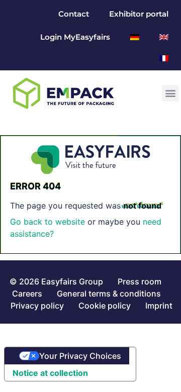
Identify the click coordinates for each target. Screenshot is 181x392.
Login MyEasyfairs (75, 37)
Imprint (158, 306)
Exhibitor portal (138, 14)
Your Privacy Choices (80, 356)
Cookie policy (104, 306)
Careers (27, 293)
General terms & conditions (109, 293)
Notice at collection (50, 373)
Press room (138, 281)
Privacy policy (37, 306)
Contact (73, 14)
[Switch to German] (134, 37)
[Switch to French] (163, 58)
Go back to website (47, 222)
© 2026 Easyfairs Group (56, 281)
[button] (170, 93)
